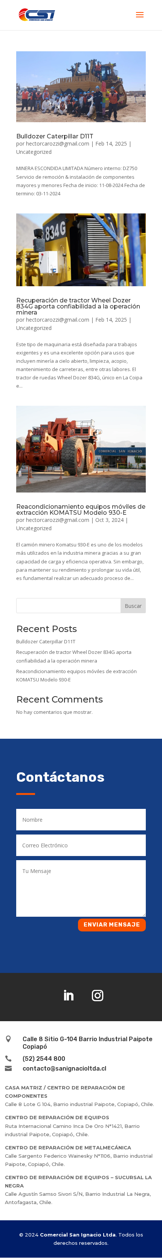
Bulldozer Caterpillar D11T (54, 136)
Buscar (133, 605)
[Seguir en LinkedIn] (68, 995)
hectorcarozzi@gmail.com (57, 143)
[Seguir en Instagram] (97, 995)
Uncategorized (34, 151)
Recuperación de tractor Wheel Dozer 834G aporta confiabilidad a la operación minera (78, 306)
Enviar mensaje (112, 924)
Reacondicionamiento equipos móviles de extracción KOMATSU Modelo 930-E (80, 509)
